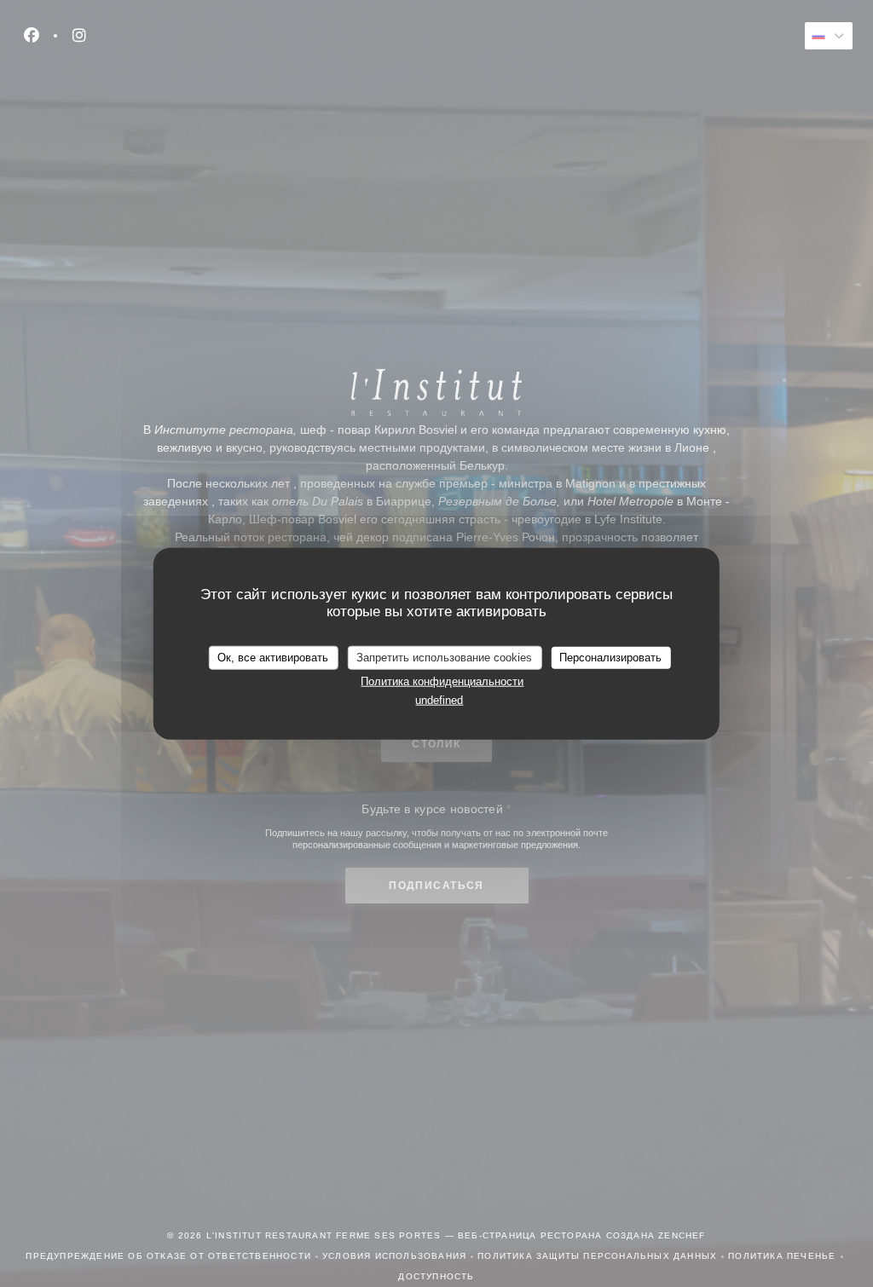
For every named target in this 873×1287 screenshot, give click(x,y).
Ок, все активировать (272, 657)
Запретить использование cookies (444, 657)
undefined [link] (439, 700)
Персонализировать (610, 657)
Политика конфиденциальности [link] (442, 680)
